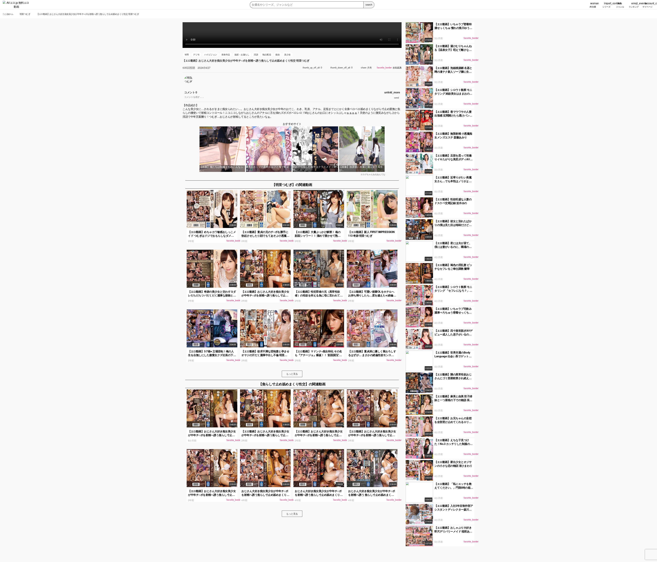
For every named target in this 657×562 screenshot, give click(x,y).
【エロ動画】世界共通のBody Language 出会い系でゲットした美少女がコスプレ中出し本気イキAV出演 (453, 358)
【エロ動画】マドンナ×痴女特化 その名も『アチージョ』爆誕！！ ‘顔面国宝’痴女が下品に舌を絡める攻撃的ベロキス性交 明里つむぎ (319, 357)
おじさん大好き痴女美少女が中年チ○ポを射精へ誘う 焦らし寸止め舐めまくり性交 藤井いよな (371, 495)
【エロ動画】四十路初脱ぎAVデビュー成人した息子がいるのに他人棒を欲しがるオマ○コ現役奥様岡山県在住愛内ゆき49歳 (453, 336)
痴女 (277, 54)
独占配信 (266, 54)
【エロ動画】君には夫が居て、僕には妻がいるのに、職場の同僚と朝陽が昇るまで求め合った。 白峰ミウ (453, 248)
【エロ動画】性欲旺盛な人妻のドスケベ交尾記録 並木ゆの (453, 201)
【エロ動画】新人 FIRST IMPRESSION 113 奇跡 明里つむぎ (371, 234)
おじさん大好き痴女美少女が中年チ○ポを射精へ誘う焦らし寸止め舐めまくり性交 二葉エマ (319, 495)
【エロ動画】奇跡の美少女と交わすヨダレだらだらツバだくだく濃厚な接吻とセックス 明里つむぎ (212, 295)
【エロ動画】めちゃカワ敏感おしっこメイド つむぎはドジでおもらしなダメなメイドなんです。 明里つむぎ (212, 235)
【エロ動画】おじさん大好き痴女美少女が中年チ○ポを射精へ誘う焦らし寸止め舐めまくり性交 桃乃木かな (372, 435)
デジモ (196, 54)
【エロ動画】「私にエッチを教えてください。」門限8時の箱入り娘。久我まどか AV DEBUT (453, 487)
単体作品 (225, 54)
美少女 (287, 54)
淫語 (256, 54)
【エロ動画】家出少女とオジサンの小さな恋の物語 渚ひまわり (453, 464)
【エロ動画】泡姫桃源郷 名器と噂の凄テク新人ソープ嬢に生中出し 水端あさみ (453, 71)
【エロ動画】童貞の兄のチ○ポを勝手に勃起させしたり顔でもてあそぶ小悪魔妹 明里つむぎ (265, 235)
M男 (187, 54)
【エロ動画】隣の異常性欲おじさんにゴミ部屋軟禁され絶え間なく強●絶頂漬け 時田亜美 (453, 378)
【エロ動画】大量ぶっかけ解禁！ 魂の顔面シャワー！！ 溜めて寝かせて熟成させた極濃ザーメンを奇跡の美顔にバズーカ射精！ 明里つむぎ (319, 237)
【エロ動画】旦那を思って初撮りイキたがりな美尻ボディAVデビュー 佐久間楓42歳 (453, 159)
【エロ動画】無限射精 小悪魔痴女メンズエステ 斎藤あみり (453, 135)
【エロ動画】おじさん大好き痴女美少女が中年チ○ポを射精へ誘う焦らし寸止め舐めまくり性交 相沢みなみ (319, 435)
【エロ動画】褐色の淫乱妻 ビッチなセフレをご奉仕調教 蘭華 (453, 267)
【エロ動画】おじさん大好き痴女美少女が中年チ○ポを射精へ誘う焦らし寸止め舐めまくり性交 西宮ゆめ (212, 435)
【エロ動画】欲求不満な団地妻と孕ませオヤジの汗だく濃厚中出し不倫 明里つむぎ (265, 355)
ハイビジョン (210, 54)
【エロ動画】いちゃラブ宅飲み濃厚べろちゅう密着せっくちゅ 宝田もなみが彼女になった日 (453, 312)
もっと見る (292, 373)
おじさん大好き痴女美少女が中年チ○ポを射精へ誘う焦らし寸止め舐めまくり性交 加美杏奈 (265, 495)
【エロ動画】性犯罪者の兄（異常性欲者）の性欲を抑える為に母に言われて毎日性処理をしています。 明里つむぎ (319, 295)
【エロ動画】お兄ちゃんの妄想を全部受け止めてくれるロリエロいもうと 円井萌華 (453, 422)
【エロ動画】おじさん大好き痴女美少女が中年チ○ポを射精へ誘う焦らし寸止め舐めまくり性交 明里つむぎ (265, 295)
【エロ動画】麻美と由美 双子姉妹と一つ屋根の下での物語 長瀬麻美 (453, 400)
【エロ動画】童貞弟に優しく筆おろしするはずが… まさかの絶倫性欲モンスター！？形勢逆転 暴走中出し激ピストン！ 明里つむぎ (372, 357)
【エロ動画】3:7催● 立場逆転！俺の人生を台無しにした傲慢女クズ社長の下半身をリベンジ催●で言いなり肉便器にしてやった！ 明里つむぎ (212, 357)
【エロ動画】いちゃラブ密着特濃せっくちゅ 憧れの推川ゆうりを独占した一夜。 (453, 28)
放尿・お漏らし (241, 54)
